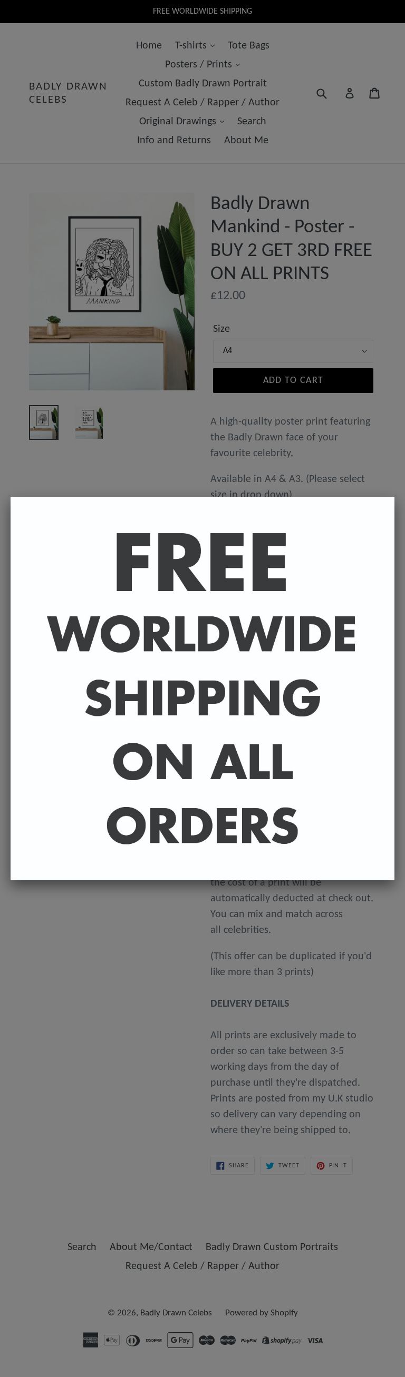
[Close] (394, 496)
